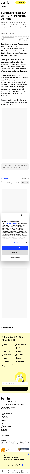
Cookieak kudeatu (19, 243)
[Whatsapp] (2, 442)
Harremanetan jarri (5, 408)
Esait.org (4, 100)
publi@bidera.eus (11, 407)
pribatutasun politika (16, 364)
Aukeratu (14, 252)
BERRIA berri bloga (5, 414)
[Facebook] (13, 442)
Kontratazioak (4, 418)
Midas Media (4, 436)
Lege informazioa (5, 425)
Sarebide (3, 420)
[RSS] (24, 442)
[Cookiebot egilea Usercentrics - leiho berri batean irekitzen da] (21, 215)
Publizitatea (4, 416)
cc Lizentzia (4, 429)
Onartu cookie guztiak (15, 247)
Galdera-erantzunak (5, 417)
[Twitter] (10, 442)
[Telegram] (6, 442)
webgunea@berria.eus (12, 405)
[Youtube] (21, 442)
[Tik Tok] (28, 442)
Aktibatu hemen (15, 167)
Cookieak (3, 427)
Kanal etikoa (4, 430)
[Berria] (5, 399)
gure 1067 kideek (12, 223)
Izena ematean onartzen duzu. (15, 365)
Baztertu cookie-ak (15, 257)
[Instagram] (17, 442)
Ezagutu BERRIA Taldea (6, 413)
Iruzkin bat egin (8, 182)
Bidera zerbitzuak (5, 435)
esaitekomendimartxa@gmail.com (16, 102)
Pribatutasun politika (6, 426)
